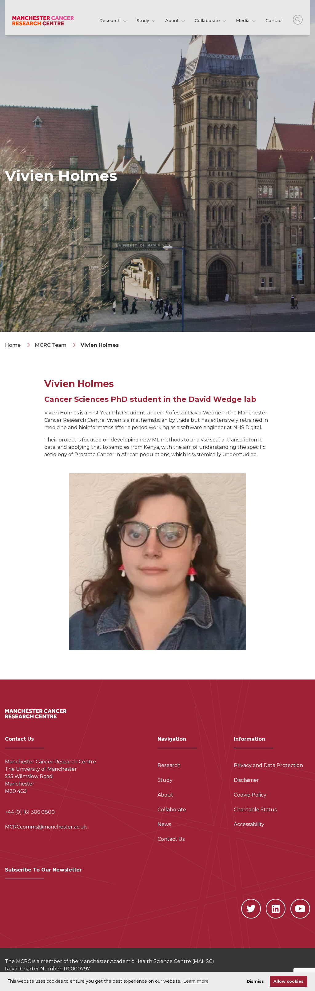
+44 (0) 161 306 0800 (30, 812)
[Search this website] (298, 20)
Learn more (196, 981)
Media (243, 20)
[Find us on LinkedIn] (275, 909)
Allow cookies (288, 981)
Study (143, 20)
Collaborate (208, 20)
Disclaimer (246, 780)
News (164, 824)
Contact (274, 20)
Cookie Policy (250, 795)
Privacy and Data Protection (268, 765)
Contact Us (171, 839)
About (172, 20)
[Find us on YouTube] (300, 909)
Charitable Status (255, 810)
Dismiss (255, 981)
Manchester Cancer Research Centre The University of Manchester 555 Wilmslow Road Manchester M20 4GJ (50, 776)
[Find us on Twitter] (251, 909)
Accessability (249, 824)
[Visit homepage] (43, 20)
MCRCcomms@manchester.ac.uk (46, 827)
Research (110, 20)
